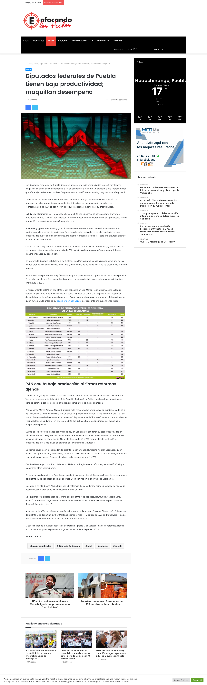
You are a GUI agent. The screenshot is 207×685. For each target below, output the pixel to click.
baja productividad (41, 546)
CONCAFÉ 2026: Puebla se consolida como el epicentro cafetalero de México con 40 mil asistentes (76, 654)
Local (51, 41)
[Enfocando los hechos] (47, 21)
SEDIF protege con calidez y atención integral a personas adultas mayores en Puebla (111, 653)
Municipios (38, 41)
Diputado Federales (69, 546)
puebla (118, 546)
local (89, 546)
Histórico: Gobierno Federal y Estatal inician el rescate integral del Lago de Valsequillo (40, 654)
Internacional (79, 41)
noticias (103, 546)
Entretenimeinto (100, 41)
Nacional (63, 41)
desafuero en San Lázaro (69, 301)
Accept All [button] (197, 680)
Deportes (117, 41)
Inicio (26, 41)
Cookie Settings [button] (181, 680)
